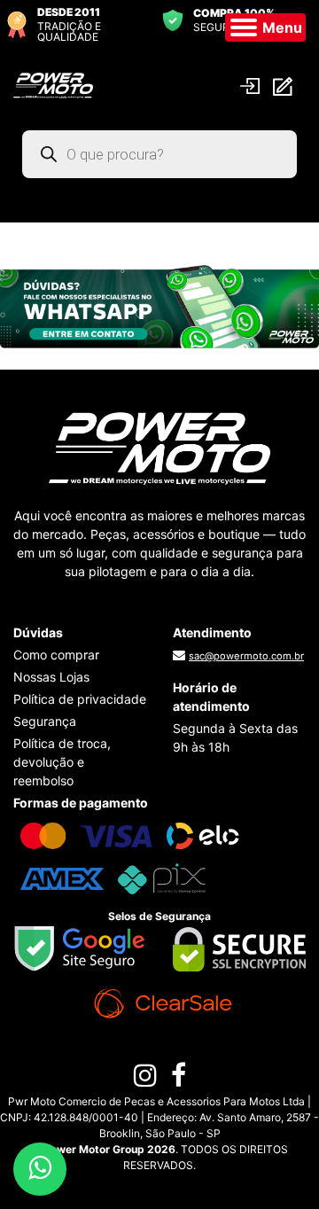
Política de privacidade (79, 698)
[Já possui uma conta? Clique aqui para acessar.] (252, 84)
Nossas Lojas (51, 676)
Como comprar (56, 654)
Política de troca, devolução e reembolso (62, 762)
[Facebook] (178, 1079)
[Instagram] (145, 1079)
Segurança (44, 721)
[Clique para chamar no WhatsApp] (159, 305)
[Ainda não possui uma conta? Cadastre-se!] (285, 85)
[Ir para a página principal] (53, 84)
